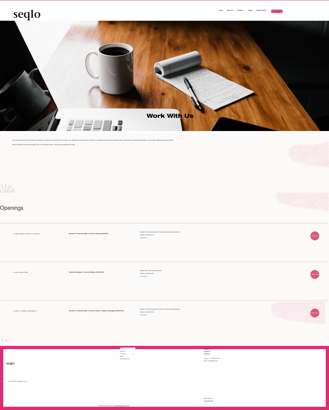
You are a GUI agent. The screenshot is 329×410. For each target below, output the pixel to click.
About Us (123, 351)
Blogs (122, 356)
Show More (143, 237)
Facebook (207, 351)
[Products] (133, 354)
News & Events (124, 359)
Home (122, 348)
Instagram (207, 353)
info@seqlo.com (213, 361)
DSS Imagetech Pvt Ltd (122, 406)
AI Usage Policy (208, 401)
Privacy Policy (208, 398)
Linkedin (206, 349)
